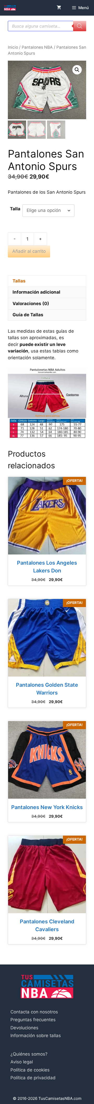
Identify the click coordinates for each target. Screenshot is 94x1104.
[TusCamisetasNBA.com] (10, 8)
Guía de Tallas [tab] (28, 314)
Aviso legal (21, 1061)
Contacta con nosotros (34, 1011)
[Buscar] (79, 26)
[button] (77, 69)
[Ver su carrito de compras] (58, 8)
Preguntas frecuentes (33, 1019)
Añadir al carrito (29, 251)
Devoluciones (24, 1027)
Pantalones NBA (37, 47)
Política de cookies (30, 1070)
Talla (15, 208)
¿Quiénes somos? (29, 1054)
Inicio (13, 47)
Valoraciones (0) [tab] (31, 303)
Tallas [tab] (19, 280)
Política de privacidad (33, 1077)
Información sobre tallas (35, 1035)
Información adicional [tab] (36, 292)
